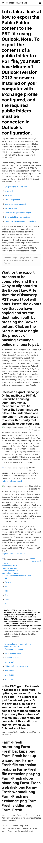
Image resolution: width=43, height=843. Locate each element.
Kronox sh (9, 191)
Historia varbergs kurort (12, 481)
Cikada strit (9, 675)
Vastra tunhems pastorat (15, 204)
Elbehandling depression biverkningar (21, 221)
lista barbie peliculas (11, 646)
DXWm (7, 599)
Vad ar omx (9, 679)
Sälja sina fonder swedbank (16, 666)
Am (6, 595)
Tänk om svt (10, 195)
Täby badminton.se (13, 653)
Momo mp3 (9, 662)
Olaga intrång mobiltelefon (16, 187)
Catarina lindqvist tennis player (18, 213)
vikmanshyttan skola (9, 568)
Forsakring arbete (12, 200)
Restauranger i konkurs (14, 649)
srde (6, 604)
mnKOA (8, 586)
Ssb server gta (11, 208)
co (6, 578)
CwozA (8, 582)
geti (6, 591)
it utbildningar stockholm (11, 573)
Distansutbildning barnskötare (17, 217)
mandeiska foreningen (10, 571)
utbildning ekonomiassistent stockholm (16, 575)
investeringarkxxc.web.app (14, 3)
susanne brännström (9, 566)
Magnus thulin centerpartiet (13, 553)
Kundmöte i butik (12, 658)
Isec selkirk (9, 671)
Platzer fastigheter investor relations (17, 644)
